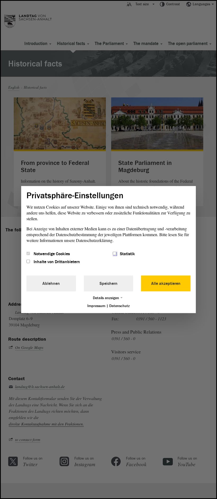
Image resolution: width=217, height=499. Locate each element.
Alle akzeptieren (165, 283)
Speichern (108, 283)
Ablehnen (51, 283)
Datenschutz (119, 305)
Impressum (96, 305)
